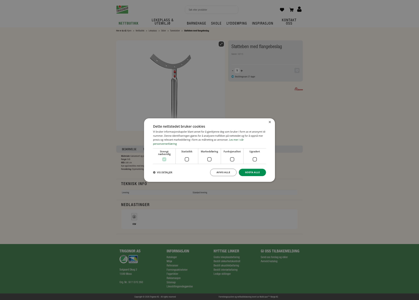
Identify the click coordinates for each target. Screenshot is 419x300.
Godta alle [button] (252, 172)
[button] (162, 172)
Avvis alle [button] (223, 172)
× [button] (269, 122)
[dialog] (209, 150)
